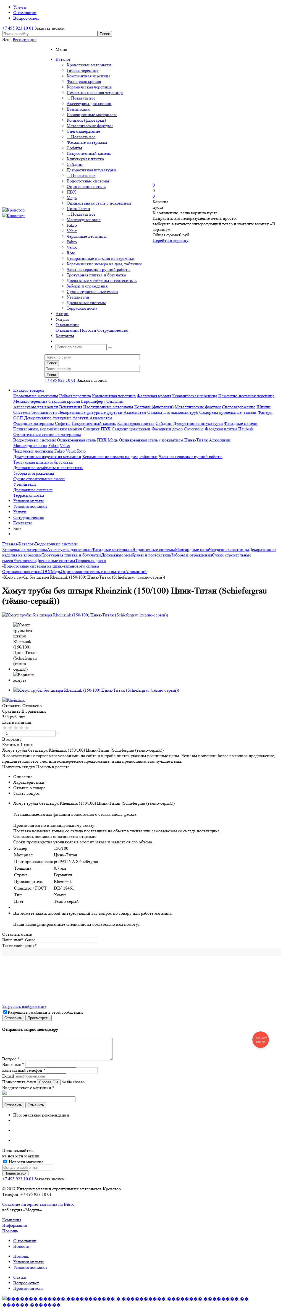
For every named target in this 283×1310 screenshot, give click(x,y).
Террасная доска (82, 308)
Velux (72, 230)
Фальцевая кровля (84, 81)
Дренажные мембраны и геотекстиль (102, 280)
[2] (10, 728)
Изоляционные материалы (92, 114)
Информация (14, 1225)
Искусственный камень (89, 153)
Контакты (22, 522)
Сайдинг (75, 164)
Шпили (263, 406)
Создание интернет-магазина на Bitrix (38, 1204)
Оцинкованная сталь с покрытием (99, 203)
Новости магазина (25, 1161)
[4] (21, 728)
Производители (28, 1288)
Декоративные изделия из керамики (101, 258)
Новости (88, 330)
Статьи (20, 1277)
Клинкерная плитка (85, 158)
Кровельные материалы (89, 64)
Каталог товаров (28, 390)
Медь (72, 197)
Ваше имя (12, 939)
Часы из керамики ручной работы (98, 269)
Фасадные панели (241, 423)
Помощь (10, 1230)
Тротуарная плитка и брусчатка (96, 275)
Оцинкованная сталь (86, 186)
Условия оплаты (28, 500)
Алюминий (219, 440)
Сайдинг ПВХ (97, 429)
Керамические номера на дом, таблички (104, 263)
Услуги (20, 511)
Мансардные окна (84, 219)
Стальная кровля (64, 401)
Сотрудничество (112, 330)
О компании (67, 330)
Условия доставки (30, 506)
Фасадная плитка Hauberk (229, 429)
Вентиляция (78, 109)
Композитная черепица (88, 76)
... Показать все (81, 98)
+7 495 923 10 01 (17, 28)
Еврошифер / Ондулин (102, 401)
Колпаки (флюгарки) (86, 120)
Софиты (74, 147)
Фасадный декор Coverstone (177, 429)
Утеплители (78, 297)
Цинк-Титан (78, 208)
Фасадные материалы (87, 142)
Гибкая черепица (82, 70)
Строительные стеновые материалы (47, 434)
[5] (27, 728)
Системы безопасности (35, 412)
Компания (11, 1219)
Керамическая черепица (89, 87)
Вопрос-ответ (26, 1282)
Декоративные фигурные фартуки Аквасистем (102, 412)
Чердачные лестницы (87, 236)
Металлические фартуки (90, 125)
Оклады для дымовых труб (172, 412)
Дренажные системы (86, 302)
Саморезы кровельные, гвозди (227, 412)
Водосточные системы (88, 181)
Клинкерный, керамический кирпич (47, 429)
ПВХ (71, 192)
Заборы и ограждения (87, 286)
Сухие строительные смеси (92, 291)
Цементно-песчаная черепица (95, 92)
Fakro (72, 225)
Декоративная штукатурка (91, 169)
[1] (5, 728)
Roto (71, 252)
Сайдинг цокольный (131, 429)
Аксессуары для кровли (89, 103)
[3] (16, 728)
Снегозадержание (83, 131)
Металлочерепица (30, 401)
